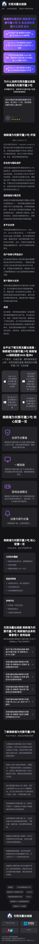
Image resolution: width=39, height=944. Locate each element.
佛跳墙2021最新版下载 (15, 892)
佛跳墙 (10, 887)
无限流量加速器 (12, 9)
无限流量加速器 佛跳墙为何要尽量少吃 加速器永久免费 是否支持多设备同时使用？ (17, 677)
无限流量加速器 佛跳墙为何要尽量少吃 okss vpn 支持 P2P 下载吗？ (18, 702)
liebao (28, 897)
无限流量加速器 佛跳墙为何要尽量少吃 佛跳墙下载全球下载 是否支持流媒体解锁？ (17, 689)
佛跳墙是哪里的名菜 (15, 897)
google (29, 892)
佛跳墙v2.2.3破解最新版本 (19, 901)
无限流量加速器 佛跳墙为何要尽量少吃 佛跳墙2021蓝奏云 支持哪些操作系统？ (17, 664)
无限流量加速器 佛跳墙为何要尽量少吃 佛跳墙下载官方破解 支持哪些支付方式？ (17, 714)
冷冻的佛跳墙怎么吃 (24, 887)
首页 (3, 9)
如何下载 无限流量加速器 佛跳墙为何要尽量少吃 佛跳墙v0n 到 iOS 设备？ (17, 652)
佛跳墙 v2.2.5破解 (19, 906)
